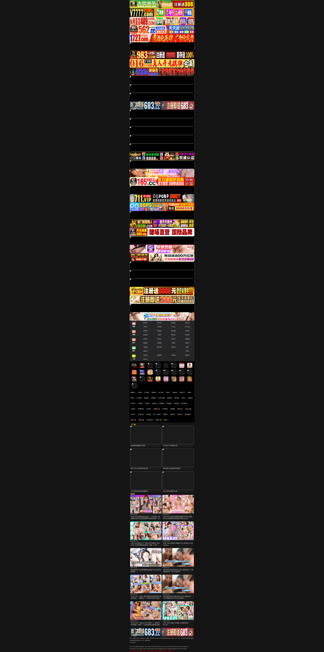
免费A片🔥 (141, 420)
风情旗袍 (145, 343)
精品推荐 (145, 322)
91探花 (159, 335)
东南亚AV (187, 331)
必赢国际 (146, 398)
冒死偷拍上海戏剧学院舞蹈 (171, 468)
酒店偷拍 (190, 398)
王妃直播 (140, 403)
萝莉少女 (187, 322)
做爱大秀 (172, 414)
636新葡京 (165, 409)
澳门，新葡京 (157, 414)
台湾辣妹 (145, 331)
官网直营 (153, 392)
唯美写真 (173, 347)
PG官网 (140, 392)
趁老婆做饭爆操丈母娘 (138, 445)
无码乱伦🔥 (188, 409)
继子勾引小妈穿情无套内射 (139, 468)
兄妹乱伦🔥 (150, 420)
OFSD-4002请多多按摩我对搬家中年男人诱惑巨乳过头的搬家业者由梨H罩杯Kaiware (177, 517)
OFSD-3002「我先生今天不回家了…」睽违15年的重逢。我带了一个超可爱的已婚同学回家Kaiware (145, 625)
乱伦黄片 (147, 403)
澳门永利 (161, 392)
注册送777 (182, 392)
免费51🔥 (180, 409)
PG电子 (168, 392)
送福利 (189, 392)
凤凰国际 (153, 398)
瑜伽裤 (173, 343)
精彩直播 (176, 398)
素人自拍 (187, 326)
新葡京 (132, 398)
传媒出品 (145, 351)
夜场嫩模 (169, 403)
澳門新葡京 (141, 409)
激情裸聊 (172, 409)
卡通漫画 (145, 347)
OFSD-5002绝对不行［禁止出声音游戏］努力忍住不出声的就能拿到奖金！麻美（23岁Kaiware (145, 545)
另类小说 (145, 359)
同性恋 (187, 351)
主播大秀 (133, 403)
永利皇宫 (148, 409)
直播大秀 (180, 414)
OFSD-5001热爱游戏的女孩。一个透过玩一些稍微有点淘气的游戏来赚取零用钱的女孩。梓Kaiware (145, 518)
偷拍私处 (154, 403)
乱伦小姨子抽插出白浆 (170, 491)
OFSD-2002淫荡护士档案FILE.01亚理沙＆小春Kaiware (178, 544)
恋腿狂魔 (187, 339)
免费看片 (165, 414)
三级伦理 (145, 326)
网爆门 (187, 347)
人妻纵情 (173, 355)
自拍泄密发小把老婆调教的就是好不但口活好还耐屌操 (146, 571)
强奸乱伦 (159, 322)
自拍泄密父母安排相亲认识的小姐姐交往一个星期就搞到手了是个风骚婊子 (178, 571)
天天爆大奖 (141, 414)
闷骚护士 (187, 343)
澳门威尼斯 (188, 414)
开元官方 (133, 414)
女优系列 (159, 339)
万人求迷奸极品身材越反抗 (139, 491)
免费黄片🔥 (158, 420)
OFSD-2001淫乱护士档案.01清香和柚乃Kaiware (175, 624)
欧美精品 (173, 322)
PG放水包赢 (161, 398)
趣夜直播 (161, 403)
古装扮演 (145, 339)
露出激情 (159, 347)
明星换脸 (159, 343)
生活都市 (145, 355)
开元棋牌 (146, 392)
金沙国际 (148, 414)
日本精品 (159, 326)
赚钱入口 (166, 420)
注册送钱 (174, 392)
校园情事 (159, 355)
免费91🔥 (133, 420)
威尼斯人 (133, 392)
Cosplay (173, 326)
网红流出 (173, 335)
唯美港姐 (173, 331)
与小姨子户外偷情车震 (170, 445)
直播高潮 (169, 398)
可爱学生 (173, 339)
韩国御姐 (159, 331)
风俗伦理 (187, 355)
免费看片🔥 (156, 409)
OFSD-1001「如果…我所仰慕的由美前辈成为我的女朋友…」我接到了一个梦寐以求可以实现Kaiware (146, 598)
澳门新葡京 (184, 403)
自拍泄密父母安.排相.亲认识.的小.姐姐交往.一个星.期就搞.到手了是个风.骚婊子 (178, 597)
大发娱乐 (133, 409)
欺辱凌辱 (145, 335)
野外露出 (187, 335)
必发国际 (176, 403)
